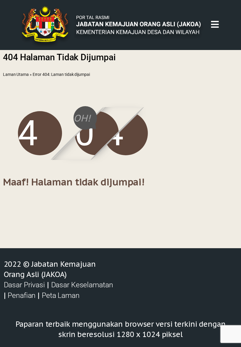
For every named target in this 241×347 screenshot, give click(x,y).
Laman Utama (16, 74)
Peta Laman (61, 295)
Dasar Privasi (24, 285)
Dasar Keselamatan (82, 285)
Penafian (22, 295)
